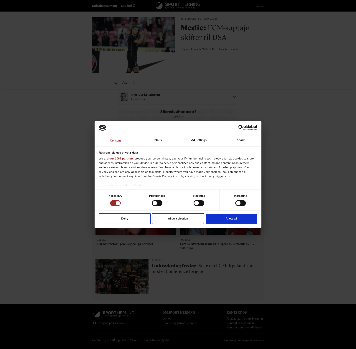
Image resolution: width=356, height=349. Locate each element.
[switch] (157, 203)
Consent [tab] (115, 140)
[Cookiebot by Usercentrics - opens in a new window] (241, 128)
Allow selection (178, 218)
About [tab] (241, 140)
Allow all (231, 218)
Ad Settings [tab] (199, 140)
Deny (124, 218)
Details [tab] (157, 140)
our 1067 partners (121, 158)
